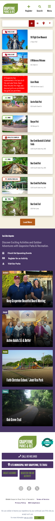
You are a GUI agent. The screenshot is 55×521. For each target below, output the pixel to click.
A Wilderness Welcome (38, 60)
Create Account (9, 473)
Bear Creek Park (36, 163)
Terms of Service (43, 499)
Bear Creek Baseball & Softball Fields (40, 142)
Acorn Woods (35, 82)
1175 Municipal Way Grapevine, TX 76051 (28, 465)
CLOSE (39, 518)
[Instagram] (21, 488)
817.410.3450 (29, 456)
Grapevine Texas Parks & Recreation (22, 499)
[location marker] (44, 23)
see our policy (28, 517)
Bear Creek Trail (36, 204)
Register (28, 10)
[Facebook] (29, 488)
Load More (27, 222)
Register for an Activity (18, 258)
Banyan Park (35, 121)
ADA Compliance (34, 503)
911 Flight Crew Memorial (39, 37)
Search (40, 10)
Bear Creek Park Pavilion (38, 183)
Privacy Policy (20, 503)
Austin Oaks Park (36, 101)
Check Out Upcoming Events (20, 253)
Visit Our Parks (14, 263)
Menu (49, 10)
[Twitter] (37, 488)
